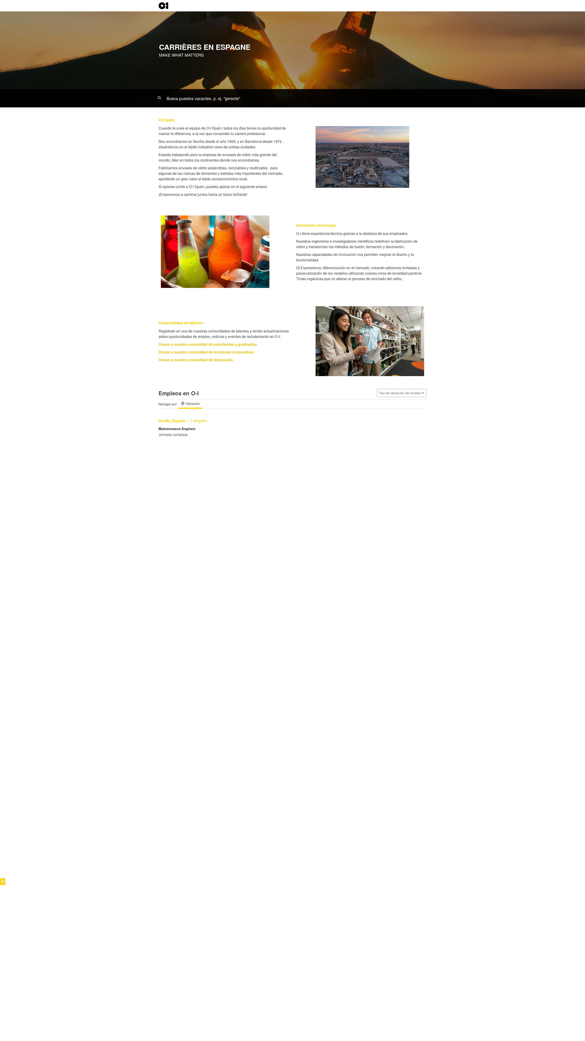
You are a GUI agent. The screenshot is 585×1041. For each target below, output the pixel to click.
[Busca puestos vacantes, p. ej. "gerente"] (292, 98)
